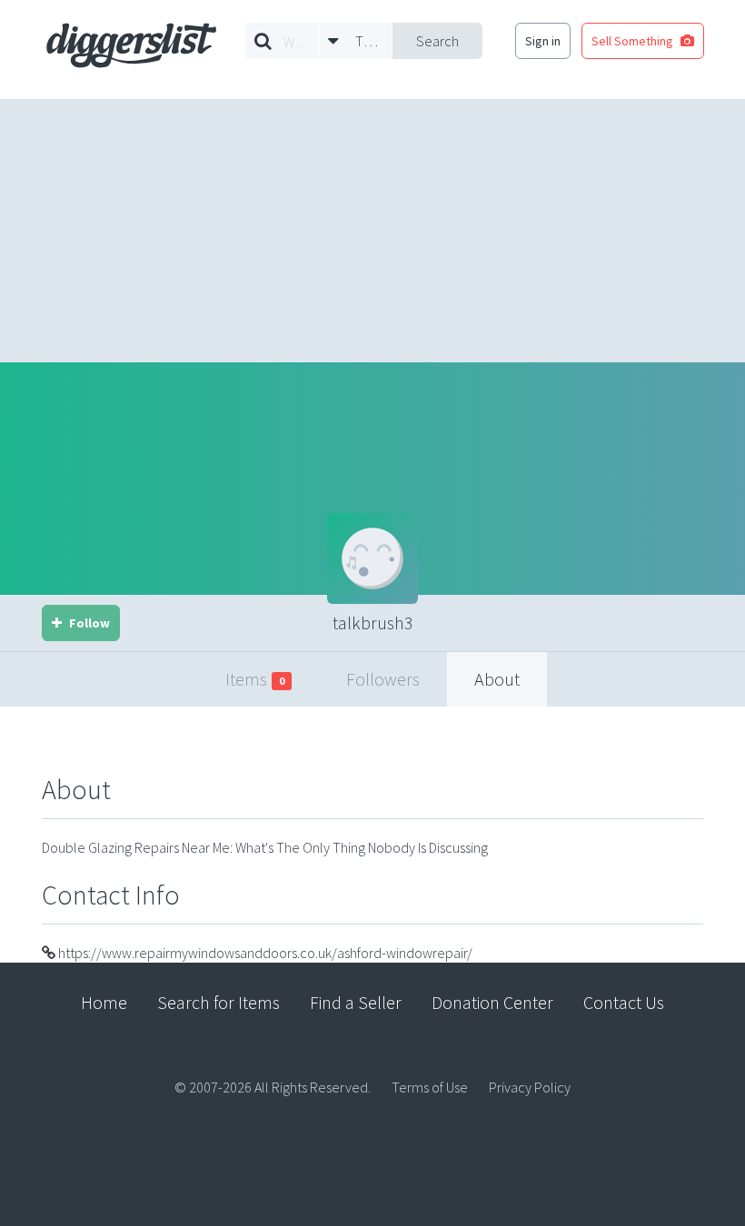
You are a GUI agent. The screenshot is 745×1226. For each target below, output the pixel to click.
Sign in (543, 41)
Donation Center (492, 1002)
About (497, 678)
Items (254, 678)
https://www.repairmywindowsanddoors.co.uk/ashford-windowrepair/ (263, 953)
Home (104, 1002)
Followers (383, 678)
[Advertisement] (372, 226)
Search (437, 41)
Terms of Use (430, 1087)
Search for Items (218, 1002)
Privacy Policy (530, 1087)
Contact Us (623, 1002)
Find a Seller (356, 1002)
